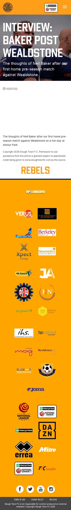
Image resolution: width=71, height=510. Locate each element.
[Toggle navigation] (64, 6)
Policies (53, 500)
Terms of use (19, 500)
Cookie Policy (37, 500)
